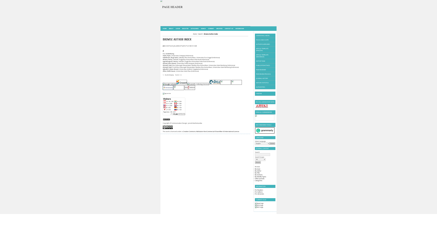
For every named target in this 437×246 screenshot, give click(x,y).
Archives (219, 28)
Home (165, 28)
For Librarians (259, 194)
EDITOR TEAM (260, 61)
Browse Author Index (211, 34)
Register (185, 28)
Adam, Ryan (167, 56)
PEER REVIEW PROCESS (263, 74)
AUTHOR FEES (260, 87)
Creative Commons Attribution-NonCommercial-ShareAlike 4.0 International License (211, 131)
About (171, 28)
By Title (257, 173)
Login (178, 28)
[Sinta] (215, 84)
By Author (258, 171)
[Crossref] (182, 84)
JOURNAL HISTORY (262, 78)
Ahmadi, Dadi (167, 65)
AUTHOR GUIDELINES (263, 44)
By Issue (257, 169)
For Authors (259, 192)
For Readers (259, 190)
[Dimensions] (168, 89)
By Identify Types (260, 177)
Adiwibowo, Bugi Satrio (170, 58)
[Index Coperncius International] (190, 89)
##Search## (239, 28)
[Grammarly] (265, 133)
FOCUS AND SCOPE (262, 40)
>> (181, 75)
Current (211, 28)
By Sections (258, 175)
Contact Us (229, 28)
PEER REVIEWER (261, 70)
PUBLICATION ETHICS (263, 65)
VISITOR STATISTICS (262, 83)
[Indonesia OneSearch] (179, 89)
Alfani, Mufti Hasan (169, 71)
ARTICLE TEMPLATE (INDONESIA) (262, 56)
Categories (258, 181)
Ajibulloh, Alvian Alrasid (170, 69)
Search (203, 28)
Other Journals (259, 179)
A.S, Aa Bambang (168, 54)
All (196, 46)
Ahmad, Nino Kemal (169, 63)
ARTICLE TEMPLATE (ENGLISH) (262, 49)
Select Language (260, 141)
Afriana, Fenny (167, 59)
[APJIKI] (262, 107)
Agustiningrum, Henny (170, 61)
